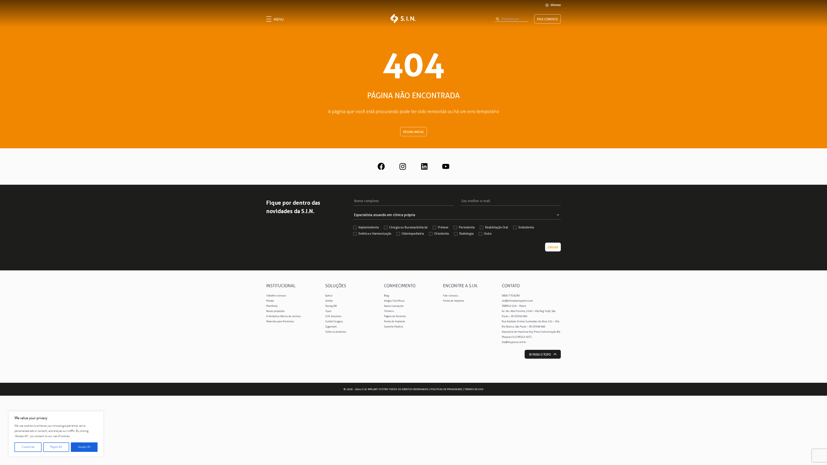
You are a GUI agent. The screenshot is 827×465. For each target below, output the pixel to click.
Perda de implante (394, 321)
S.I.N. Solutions (333, 316)
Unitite (329, 300)
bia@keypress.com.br (514, 342)
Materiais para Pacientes (280, 321)
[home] (402, 19)
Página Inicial (413, 132)
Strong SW (331, 305)
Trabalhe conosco (276, 295)
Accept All (84, 447)
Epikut (328, 295)
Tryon (328, 311)
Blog (386, 295)
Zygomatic (331, 326)
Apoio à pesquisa (393, 305)
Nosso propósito (275, 311)
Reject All (56, 447)
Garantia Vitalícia (393, 326)
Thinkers (389, 311)
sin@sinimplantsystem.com (517, 300)
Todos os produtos (335, 331)
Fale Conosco (547, 19)
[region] (56, 433)
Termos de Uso (473, 389)
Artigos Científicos (394, 300)
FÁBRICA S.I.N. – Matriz (514, 305)
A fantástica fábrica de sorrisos (283, 316)
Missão (270, 300)
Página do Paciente (395, 316)
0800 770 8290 (511, 295)
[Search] (497, 19)
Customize (28, 447)
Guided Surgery (334, 321)
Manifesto (272, 305)
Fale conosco (450, 295)
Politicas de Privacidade (446, 389)
